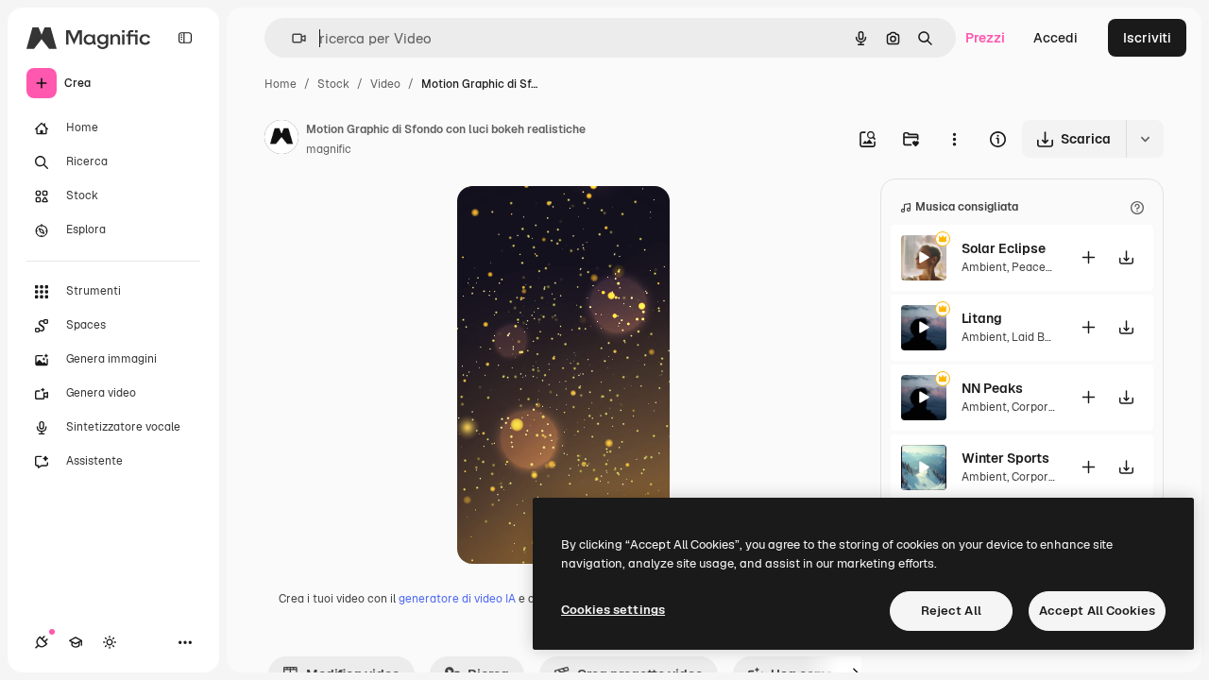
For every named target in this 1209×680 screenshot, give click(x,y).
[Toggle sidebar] (185, 38)
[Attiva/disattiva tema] (109, 642)
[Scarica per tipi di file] (1145, 139)
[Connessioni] (41, 642)
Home (280, 84)
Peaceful (1036, 267)
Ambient (984, 267)
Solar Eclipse (1004, 248)
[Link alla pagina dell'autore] (281, 140)
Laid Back (1038, 337)
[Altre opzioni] (954, 139)
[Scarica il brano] (1126, 257)
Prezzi (985, 37)
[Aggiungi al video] (1088, 257)
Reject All (951, 611)
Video (385, 84)
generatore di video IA (457, 598)
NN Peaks (992, 388)
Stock (333, 84)
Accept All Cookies (1097, 611)
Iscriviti (1147, 37)
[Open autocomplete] (291, 38)
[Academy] (75, 642)
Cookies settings (613, 610)
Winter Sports (1005, 458)
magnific (328, 149)
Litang (982, 318)
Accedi (1055, 37)
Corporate (1039, 407)
